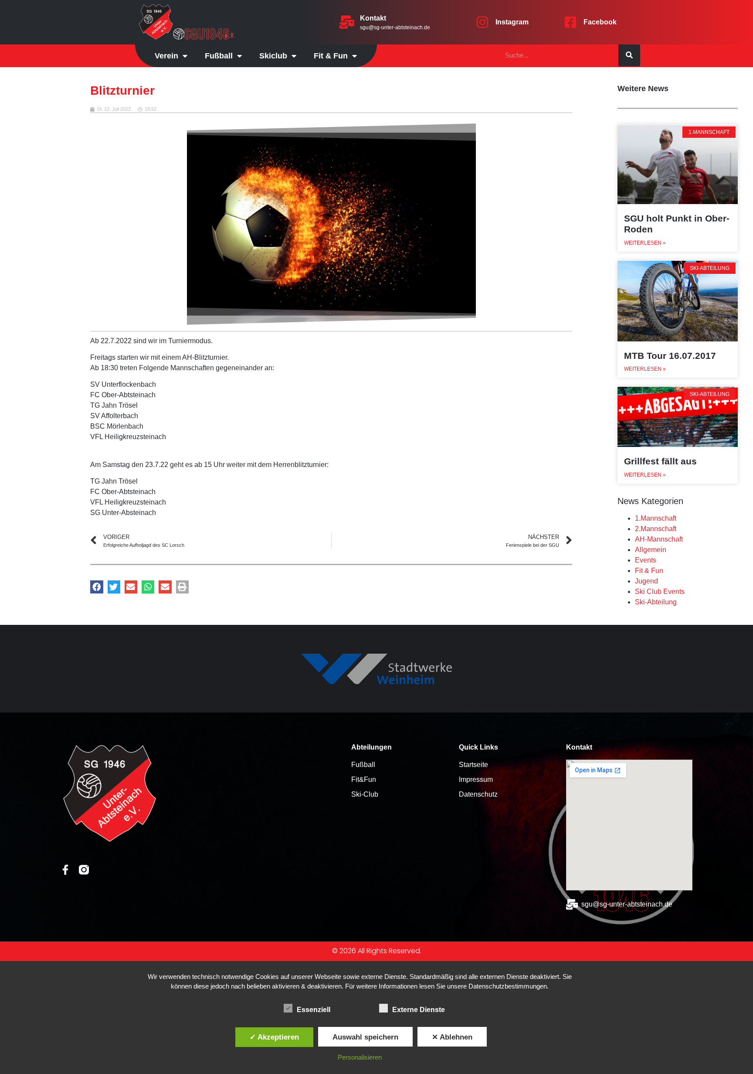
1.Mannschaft (655, 518)
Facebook (600, 22)
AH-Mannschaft (659, 539)
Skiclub (273, 55)
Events (645, 560)
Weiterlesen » (645, 243)
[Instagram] (482, 22)
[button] (96, 586)
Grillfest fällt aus (660, 461)
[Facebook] (570, 22)
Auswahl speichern (365, 1037)
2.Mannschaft (655, 528)
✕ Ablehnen (452, 1037)
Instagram (512, 22)
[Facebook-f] (65, 870)
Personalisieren (360, 1057)
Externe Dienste (418, 1009)
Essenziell (313, 1009)
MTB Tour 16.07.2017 (670, 356)
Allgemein (650, 549)
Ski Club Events (660, 591)
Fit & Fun (649, 570)
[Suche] (629, 55)
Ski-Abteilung (656, 602)
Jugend (646, 581)
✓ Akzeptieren (274, 1037)
